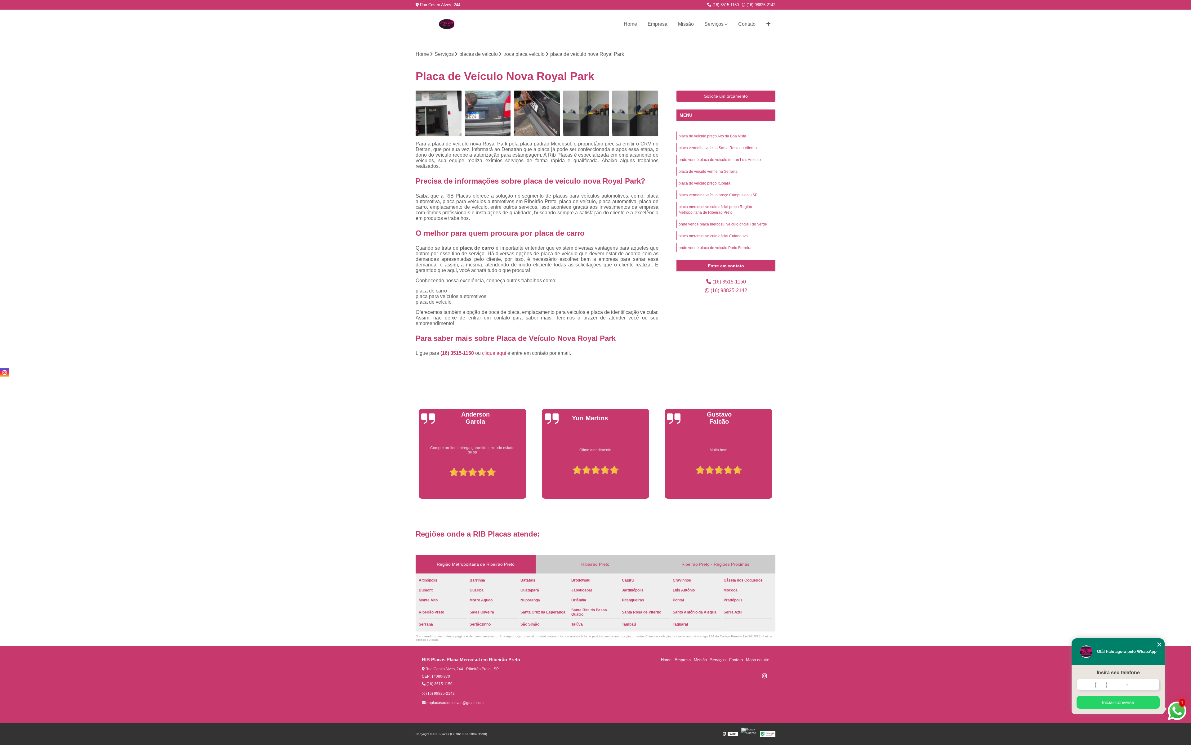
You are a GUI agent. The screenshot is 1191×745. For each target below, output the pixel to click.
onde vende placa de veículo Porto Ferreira (715, 248)
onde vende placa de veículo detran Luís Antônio (720, 160)
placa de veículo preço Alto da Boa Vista (712, 136)
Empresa (657, 24)
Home (630, 24)
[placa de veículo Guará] (635, 114)
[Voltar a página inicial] (447, 24)
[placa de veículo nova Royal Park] (439, 114)
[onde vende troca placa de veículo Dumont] (488, 114)
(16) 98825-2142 (760, 4)
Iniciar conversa (1118, 702)
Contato (747, 24)
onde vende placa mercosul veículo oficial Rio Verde (723, 224)
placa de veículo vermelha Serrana (708, 171)
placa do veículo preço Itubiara (704, 183)
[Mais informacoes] (768, 24)
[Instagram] (764, 675)
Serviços (714, 24)
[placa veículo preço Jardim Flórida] (537, 114)
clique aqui (494, 353)
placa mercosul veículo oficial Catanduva (713, 236)
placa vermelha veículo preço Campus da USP (718, 195)
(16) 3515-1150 (725, 4)
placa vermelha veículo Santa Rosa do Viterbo (718, 148)
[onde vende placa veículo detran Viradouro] (586, 114)
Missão (686, 24)
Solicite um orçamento (726, 96)
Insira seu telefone (1118, 672)
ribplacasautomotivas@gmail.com (455, 703)
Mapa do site (757, 660)
